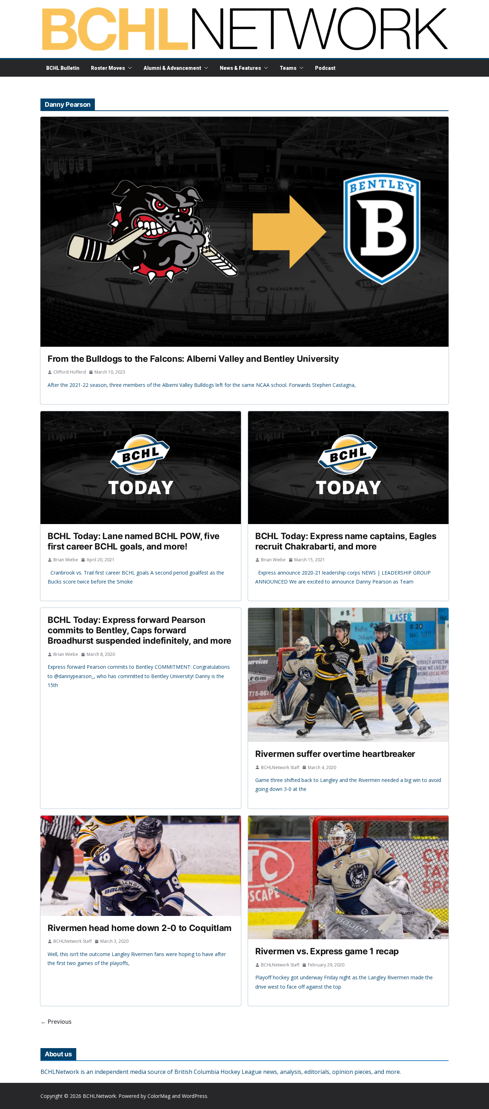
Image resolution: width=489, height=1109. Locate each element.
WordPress (194, 1096)
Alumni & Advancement (172, 68)
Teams (288, 68)
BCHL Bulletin (62, 68)
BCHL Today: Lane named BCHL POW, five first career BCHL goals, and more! (133, 541)
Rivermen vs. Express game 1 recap (327, 951)
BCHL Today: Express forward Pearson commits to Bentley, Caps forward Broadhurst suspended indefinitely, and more (139, 630)
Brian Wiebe (65, 560)
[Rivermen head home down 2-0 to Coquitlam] (140, 866)
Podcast (325, 68)
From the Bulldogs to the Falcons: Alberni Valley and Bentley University (193, 359)
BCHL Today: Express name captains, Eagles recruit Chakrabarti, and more (345, 541)
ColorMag (158, 1096)
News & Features (240, 68)
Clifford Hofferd (69, 372)
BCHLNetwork (99, 1096)
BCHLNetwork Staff (280, 767)
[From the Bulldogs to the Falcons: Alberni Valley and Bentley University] (244, 231)
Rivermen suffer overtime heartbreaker (335, 754)
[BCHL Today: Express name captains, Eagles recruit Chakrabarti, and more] (348, 467)
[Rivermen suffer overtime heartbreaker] (348, 674)
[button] (128, 68)
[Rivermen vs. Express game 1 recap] (348, 877)
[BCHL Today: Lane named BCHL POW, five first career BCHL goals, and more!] (140, 467)
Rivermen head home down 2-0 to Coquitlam (140, 928)
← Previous (56, 1022)
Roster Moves (108, 68)
